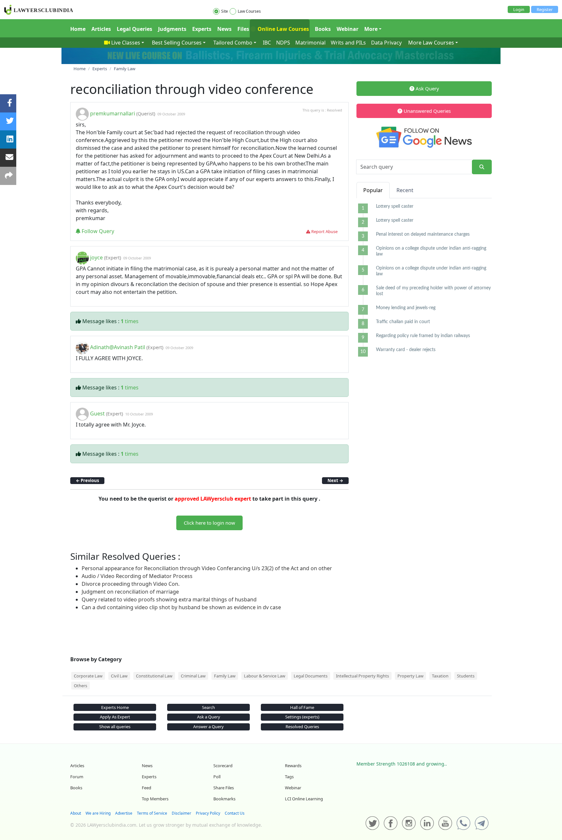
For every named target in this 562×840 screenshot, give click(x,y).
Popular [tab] (373, 190)
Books (323, 29)
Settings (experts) (302, 717)
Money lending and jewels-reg (405, 308)
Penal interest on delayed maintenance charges (423, 234)
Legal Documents (311, 676)
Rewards (293, 765)
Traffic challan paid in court (403, 322)
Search (208, 707)
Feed (146, 788)
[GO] (482, 167)
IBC (267, 42)
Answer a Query (208, 726)
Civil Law (119, 676)
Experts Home (115, 707)
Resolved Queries (302, 726)
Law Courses (249, 11)
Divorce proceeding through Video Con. (131, 583)
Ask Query (426, 88)
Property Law (410, 676)
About (75, 813)
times (130, 321)
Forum (76, 777)
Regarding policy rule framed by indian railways (423, 336)
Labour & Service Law (264, 676)
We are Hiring (98, 813)
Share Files (223, 788)
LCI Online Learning (304, 799)
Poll (217, 777)
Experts (201, 29)
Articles (101, 29)
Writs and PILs (348, 42)
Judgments (172, 29)
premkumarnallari (112, 113)
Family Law (224, 676)
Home (78, 29)
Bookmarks (224, 799)
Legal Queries (134, 29)
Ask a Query (208, 717)
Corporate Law (88, 676)
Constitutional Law (154, 676)
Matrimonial (310, 42)
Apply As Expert (115, 717)
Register (545, 9)
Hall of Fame (302, 707)
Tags (289, 777)
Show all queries (114, 726)
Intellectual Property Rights (362, 676)
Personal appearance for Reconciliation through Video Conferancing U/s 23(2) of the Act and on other (207, 568)
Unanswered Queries (426, 111)
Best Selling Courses (177, 42)
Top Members (155, 799)
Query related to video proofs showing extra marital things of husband (169, 599)
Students (466, 676)
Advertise (123, 813)
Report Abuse (324, 231)
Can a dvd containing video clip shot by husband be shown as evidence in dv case (181, 607)
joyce (96, 257)
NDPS (283, 42)
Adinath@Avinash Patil (117, 347)
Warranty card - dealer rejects (405, 350)
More (371, 29)
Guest (97, 413)
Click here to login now (209, 522)
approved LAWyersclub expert (213, 498)
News (224, 29)
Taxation (440, 676)
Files (243, 29)
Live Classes (125, 42)
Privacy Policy (208, 813)
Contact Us (235, 813)
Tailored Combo (232, 42)
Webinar (347, 29)
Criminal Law (193, 676)
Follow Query (97, 231)
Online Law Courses (282, 29)
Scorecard (223, 765)
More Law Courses (431, 42)
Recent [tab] (404, 190)
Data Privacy (386, 42)
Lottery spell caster (394, 206)
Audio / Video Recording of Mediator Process (137, 576)
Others (80, 686)
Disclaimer (181, 813)
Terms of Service (152, 813)
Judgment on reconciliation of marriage (130, 591)
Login (518, 9)
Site (224, 11)
